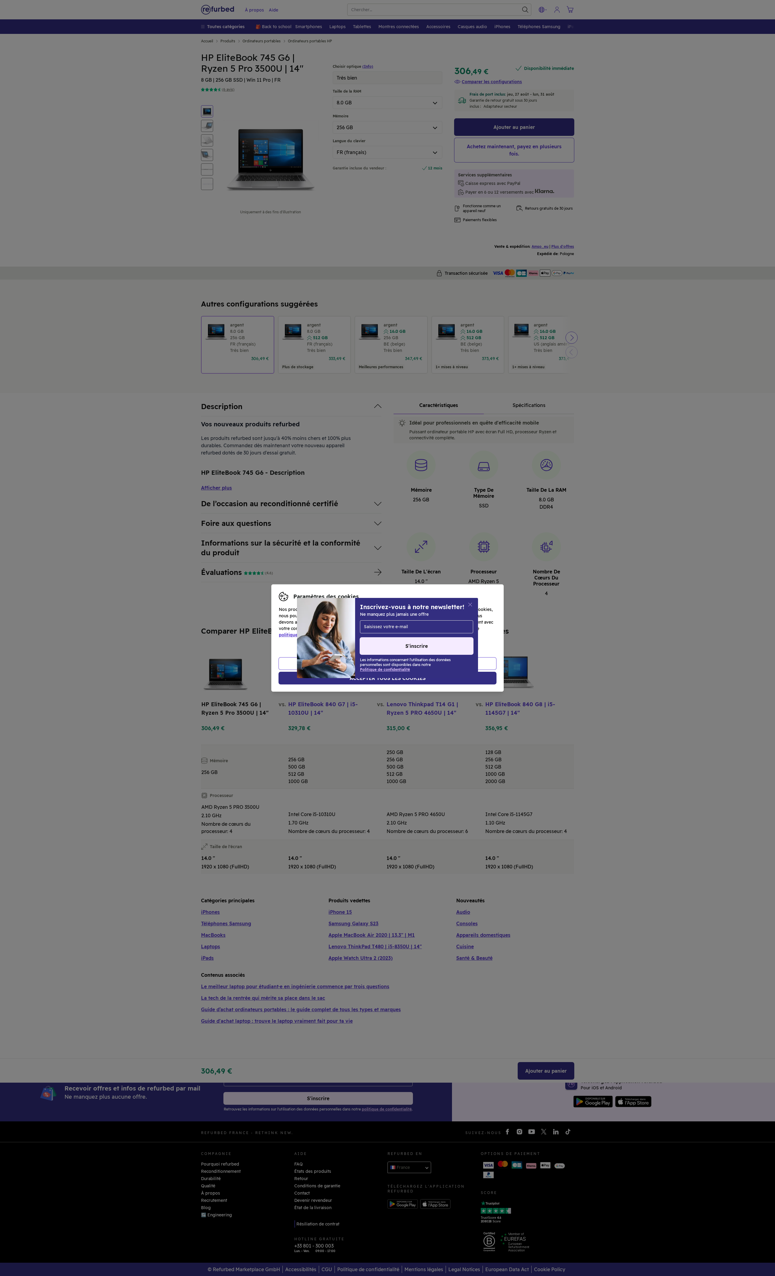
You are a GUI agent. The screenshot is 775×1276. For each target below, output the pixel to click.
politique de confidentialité (307, 635)
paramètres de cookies (400, 628)
